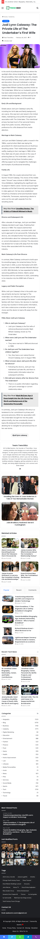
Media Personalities (9, 767)
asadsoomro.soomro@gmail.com (16, 913)
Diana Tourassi (27, 880)
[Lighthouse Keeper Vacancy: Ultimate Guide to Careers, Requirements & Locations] (7, 640)
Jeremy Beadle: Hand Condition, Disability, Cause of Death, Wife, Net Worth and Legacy (10, 700)
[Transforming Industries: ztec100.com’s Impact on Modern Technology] (7, 599)
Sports (5, 786)
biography (6, 719)
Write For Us (24, 931)
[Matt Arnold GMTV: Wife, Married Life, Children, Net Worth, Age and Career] (32, 862)
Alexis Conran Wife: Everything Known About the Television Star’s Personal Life (9, 553)
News (5, 773)
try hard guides (32, 894)
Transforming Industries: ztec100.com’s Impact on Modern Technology (24, 599)
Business (6, 726)
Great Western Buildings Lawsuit (12, 884)
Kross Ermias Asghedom (28, 887)
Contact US (20, 928)
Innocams (27, 884)
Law (4, 761)
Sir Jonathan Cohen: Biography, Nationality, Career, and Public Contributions (9, 673)
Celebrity (11, 17)
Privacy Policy (11, 928)
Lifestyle (6, 764)
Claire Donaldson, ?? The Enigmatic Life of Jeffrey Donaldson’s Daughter (24, 608)
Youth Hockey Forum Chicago (11, 901)
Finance (5, 745)
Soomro (19, 924)
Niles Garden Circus (8, 891)
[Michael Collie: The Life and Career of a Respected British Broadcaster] (29, 690)
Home (5, 17)
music (5, 770)
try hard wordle (7, 898)
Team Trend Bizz (8, 37)
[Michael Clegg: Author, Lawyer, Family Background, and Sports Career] (7, 862)
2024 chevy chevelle (9, 877)
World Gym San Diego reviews (22, 898)
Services (6, 780)
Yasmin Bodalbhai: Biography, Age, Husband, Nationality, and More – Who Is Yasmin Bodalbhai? (26, 619)
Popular (6, 590)
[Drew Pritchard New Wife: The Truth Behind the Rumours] (29, 566)
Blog (4, 722)
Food (4, 748)
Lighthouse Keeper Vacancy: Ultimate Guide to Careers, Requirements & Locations (25, 640)
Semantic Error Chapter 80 (10, 894)
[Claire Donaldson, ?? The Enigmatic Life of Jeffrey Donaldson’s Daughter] (7, 609)
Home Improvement (9, 757)
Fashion (5, 741)
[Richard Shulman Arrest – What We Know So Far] (7, 631)
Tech (4, 789)
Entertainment (7, 738)
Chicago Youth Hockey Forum (11, 880)
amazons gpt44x (22, 877)
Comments (32, 590)
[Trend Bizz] (13, 8)
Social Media (7, 783)
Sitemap (27, 928)
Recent (18, 590)
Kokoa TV (16, 887)
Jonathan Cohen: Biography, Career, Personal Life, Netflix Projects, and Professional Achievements (28, 674)
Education (6, 735)
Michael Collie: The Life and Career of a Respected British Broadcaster (29, 700)
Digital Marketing (8, 732)
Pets (4, 776)
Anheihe (32, 877)
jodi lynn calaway (20, 435)
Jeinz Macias (6, 887)
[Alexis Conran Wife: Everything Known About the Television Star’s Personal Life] (10, 543)
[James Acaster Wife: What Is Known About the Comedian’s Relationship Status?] (29, 543)
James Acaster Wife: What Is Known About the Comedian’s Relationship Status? (29, 553)
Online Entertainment (23, 891)
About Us (16, 931)
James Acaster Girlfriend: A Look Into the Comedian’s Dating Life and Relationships (10, 576)
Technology (7, 792)
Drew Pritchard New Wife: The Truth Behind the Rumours (29, 575)
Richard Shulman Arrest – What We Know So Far (24, 629)
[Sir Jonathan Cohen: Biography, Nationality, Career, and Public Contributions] (10, 661)
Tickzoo (23, 894)
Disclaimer (34, 928)
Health (5, 754)
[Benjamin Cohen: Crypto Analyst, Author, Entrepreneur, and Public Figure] (32, 854)
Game (5, 751)
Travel (5, 796)
